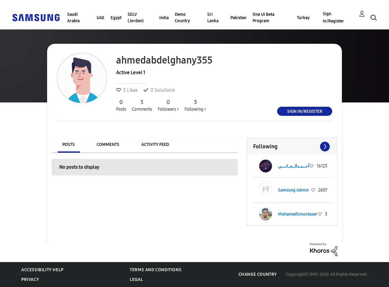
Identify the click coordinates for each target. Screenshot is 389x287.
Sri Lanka (213, 17)
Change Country (258, 274)
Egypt (116, 17)
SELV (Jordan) (136, 17)
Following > (195, 105)
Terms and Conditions (155, 269)
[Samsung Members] (36, 17)
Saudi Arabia (73, 17)
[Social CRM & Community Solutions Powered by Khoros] (323, 249)
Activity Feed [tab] (155, 144)
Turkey (303, 17)
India (164, 17)
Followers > (168, 105)
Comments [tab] (108, 144)
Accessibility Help (42, 269)
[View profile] (265, 166)
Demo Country (182, 17)
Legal (136, 279)
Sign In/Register (333, 17)
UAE (101, 17)
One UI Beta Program (263, 17)
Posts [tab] (68, 144)
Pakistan (238, 17)
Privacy (30, 279)
